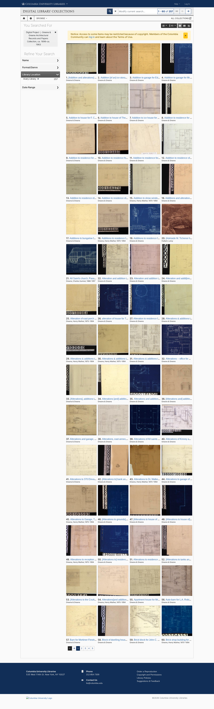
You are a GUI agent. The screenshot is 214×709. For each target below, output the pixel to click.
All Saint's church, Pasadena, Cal (87, 278)
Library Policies (144, 678)
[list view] (184, 25)
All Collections (180, 18)
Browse (41, 18)
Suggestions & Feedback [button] (148, 681)
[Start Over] (115, 11)
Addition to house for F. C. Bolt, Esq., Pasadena (93, 118)
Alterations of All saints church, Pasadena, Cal (158, 439)
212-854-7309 (92, 674)
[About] (31, 18)
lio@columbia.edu (94, 683)
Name (25, 60)
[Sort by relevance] (164, 25)
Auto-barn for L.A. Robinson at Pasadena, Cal (189, 599)
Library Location (31, 74)
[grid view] (180, 25)
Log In (187, 4)
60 (172, 25)
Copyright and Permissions (149, 674)
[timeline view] (189, 25)
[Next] (188, 11)
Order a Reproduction (147, 671)
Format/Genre (30, 67)
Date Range (28, 87)
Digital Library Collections (48, 11)
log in (92, 37)
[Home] (24, 18)
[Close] (185, 35)
